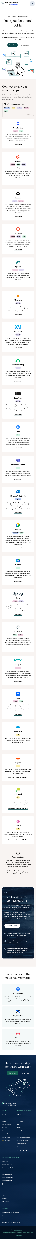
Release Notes (6, 1137)
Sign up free (12, 1073)
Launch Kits (20, 1131)
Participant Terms (15, 1232)
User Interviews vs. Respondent (10, 1212)
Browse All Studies (7, 1164)
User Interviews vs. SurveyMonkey (11, 1222)
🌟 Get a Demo (6, 1140)
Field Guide (20, 1121)
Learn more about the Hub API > (18, 777)
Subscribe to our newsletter (24, 1147)
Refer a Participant (7, 1180)
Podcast (19, 1127)
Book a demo (25, 45)
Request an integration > (21, 871)
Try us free (12, 45)
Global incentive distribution (13, 997)
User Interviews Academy (24, 1118)
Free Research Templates (23, 1137)
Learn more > (18, 144)
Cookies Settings (18, 1235)
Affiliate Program (21, 1143)
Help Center (20, 1115)
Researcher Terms (7, 1232)
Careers (4, 1198)
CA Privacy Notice (29, 1232)
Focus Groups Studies (8, 1168)
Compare (5, 1208)
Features (14, 16)
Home (9, 16)
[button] (32, 3)
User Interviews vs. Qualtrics (9, 1219)
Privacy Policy (22, 1232)
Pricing (4, 1121)
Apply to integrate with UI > (21, 873)
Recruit (4, 1115)
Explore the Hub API (12, 926)
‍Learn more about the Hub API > (18, 840)
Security (4, 1127)
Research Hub (6, 1118)
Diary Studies (5, 1171)
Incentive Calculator (22, 1140)
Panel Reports (6, 1131)
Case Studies (5, 1134)
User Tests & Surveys (7, 1177)
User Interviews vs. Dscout (9, 1216)
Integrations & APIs (7, 1124)
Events (18, 1134)
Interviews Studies (7, 1174)
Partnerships (5, 1201)
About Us (4, 1195)
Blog (18, 1124)
